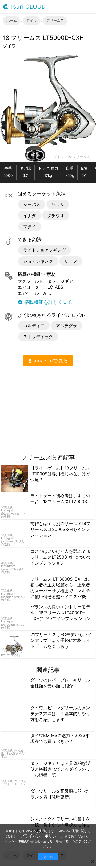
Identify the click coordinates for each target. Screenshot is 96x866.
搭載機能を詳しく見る (47, 302)
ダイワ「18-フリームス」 (73, 157)
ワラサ (57, 204)
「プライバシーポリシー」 (41, 835)
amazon (50, 360)
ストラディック (38, 336)
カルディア (34, 325)
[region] (45, 408)
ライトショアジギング (44, 250)
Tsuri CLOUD (27, 7)
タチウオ (55, 215)
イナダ (29, 215)
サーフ (70, 261)
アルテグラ (66, 325)
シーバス (31, 204)
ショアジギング (38, 261)
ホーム (48, 856)
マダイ (29, 226)
